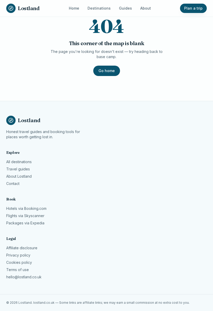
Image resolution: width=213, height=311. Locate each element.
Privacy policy (18, 255)
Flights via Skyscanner (25, 215)
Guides (125, 8)
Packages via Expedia (25, 223)
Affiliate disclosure (21, 248)
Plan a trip (193, 8)
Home (74, 8)
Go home (106, 70)
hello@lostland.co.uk (24, 277)
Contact (12, 183)
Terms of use (17, 269)
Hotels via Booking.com (26, 208)
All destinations (19, 162)
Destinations (99, 8)
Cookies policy (19, 262)
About (145, 8)
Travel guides (18, 169)
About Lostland (19, 176)
